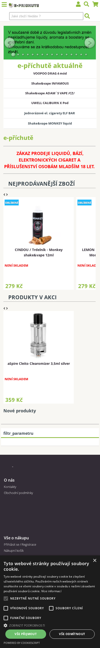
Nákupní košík (14, 550)
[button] (50, 625)
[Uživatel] (78, 4)
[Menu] (4, 4)
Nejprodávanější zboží (41, 183)
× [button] (94, 560)
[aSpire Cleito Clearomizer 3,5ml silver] (38, 335)
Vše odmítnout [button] (72, 634)
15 (81, 54)
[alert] (50, 601)
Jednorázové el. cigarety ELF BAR (50, 113)
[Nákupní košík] (95, 4)
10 (57, 54)
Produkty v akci (32, 297)
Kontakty (10, 486)
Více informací (51, 591)
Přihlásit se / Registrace (20, 544)
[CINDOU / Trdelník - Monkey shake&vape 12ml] (38, 221)
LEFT (10, 42)
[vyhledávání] (86, 4)
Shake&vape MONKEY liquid (50, 123)
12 (66, 54)
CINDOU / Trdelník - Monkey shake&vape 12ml (39, 252)
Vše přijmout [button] (26, 634)
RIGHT (90, 42)
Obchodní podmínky (18, 493)
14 (76, 54)
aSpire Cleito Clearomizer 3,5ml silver (39, 363)
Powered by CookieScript (22, 643)
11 (61, 54)
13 (71, 54)
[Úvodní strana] (23, 6)
